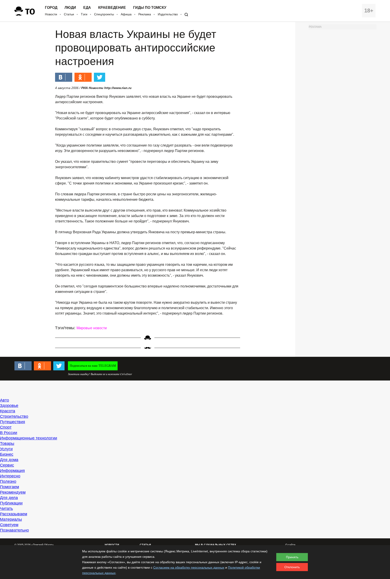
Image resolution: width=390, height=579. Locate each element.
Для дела (9, 497)
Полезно (8, 481)
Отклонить (292, 567)
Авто (4, 400)
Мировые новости (92, 328)
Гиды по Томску (149, 7)
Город (51, 7)
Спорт (6, 427)
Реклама (144, 14)
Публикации (11, 503)
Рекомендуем (13, 492)
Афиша (126, 14)
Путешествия (12, 422)
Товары (7, 443)
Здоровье (9, 405)
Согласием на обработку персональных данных (188, 567)
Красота (7, 411)
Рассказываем (13, 514)
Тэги (84, 14)
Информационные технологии (28, 438)
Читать (6, 508)
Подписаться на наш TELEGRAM (93, 365)
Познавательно (14, 530)
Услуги (6, 449)
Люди (70, 7)
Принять (292, 557)
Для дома (9, 460)
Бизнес (6, 454)
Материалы (11, 519)
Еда (87, 7)
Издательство (168, 14)
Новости (51, 14)
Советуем (9, 525)
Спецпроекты (104, 14)
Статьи (69, 14)
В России (8, 432)
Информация (12, 470)
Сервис (7, 465)
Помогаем (9, 487)
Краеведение (112, 7)
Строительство (14, 416)
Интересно (10, 476)
